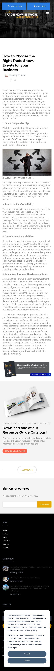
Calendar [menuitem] (6, 541)
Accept (27, 654)
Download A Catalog (15, 451)
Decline (27, 660)
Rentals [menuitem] (5, 534)
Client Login (41, 6)
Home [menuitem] (5, 530)
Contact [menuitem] (5, 548)
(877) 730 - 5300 (16, 6)
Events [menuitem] (5, 537)
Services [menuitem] (6, 544)
